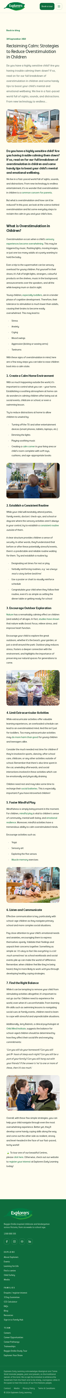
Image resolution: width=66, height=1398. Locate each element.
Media (7, 1280)
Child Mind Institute (16, 1028)
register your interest (20, 1161)
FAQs (6, 1306)
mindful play (26, 813)
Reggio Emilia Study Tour (15, 1351)
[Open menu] (59, 6)
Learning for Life (11, 1266)
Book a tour (47, 6)
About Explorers (11, 1257)
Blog (6, 1311)
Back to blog (13, 30)
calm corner (29, 446)
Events (7, 1262)
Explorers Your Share (13, 1355)
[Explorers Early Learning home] (14, 6)
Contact (7, 1388)
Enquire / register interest (15, 1293)
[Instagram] (14, 1241)
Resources (8, 1315)
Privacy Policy (29, 1388)
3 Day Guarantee (12, 1297)
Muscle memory (20, 859)
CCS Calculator (10, 1302)
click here (18, 1157)
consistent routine (49, 525)
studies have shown (49, 619)
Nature (9, 614)
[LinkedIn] (30, 1241)
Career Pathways (12, 1342)
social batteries (29, 788)
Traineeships (10, 1346)
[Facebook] (7, 1241)
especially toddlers (32, 295)
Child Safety (9, 1275)
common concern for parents (36, 192)
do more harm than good (25, 737)
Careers (7, 1333)
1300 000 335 (10, 1234)
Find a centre (10, 1271)
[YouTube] (22, 1241)
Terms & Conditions (46, 1388)
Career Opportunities (13, 1337)
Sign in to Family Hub (13, 1320)
